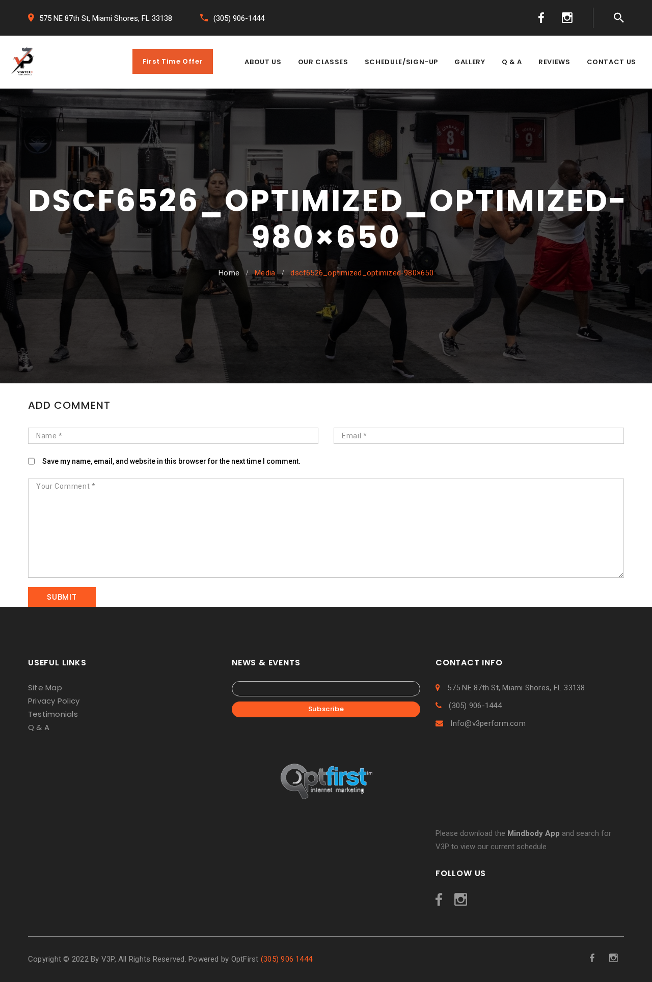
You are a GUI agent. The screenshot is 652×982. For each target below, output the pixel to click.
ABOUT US (262, 62)
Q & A (512, 62)
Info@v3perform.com (487, 723)
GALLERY (469, 62)
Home (229, 272)
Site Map (45, 687)
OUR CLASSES (323, 62)
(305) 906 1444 (286, 959)
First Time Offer (173, 61)
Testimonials (53, 714)
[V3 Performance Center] (23, 62)
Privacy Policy (53, 700)
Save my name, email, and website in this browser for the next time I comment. (171, 461)
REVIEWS (554, 62)
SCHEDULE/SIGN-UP (401, 62)
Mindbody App (533, 833)
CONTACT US (612, 62)
